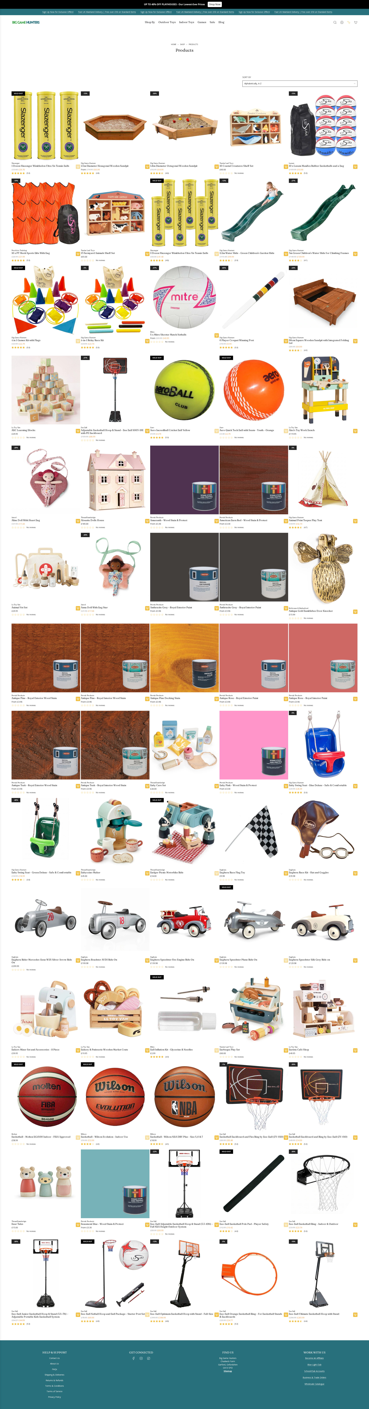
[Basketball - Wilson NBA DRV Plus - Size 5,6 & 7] (184, 1096)
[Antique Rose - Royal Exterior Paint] (254, 658)
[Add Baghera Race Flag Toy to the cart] (286, 873)
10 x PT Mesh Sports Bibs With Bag (31, 253)
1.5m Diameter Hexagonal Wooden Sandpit (104, 166)
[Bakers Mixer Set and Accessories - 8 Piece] (46, 1009)
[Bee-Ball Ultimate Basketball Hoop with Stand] (323, 1273)
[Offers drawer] (348, 22)
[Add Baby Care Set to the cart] (216, 786)
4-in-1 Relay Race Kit (92, 340)
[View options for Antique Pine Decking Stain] (216, 699)
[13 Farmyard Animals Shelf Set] (115, 213)
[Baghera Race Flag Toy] (254, 832)
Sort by (246, 77)
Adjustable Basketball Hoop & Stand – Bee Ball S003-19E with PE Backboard (112, 431)
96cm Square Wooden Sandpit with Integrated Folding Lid (319, 341)
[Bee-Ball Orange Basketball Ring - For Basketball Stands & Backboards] (254, 1273)
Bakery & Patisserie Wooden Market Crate (104, 1049)
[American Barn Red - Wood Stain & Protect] (254, 480)
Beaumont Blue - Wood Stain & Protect (102, 1224)
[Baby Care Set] (184, 745)
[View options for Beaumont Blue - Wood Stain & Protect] (147, 1225)
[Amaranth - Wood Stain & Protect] (184, 480)
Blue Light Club (314, 1364)
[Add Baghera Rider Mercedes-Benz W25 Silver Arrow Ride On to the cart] (78, 960)
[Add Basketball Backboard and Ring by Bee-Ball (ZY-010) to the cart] (355, 1137)
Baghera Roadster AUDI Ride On (99, 959)
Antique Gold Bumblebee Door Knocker (311, 611)
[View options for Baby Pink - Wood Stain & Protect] (286, 786)
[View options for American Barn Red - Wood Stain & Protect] (286, 521)
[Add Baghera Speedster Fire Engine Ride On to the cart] (216, 960)
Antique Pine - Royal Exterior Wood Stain (34, 698)
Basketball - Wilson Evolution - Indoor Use (104, 1136)
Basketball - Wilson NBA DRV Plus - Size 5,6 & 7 (176, 1136)
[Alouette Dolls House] (115, 480)
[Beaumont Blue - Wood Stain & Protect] (115, 1183)
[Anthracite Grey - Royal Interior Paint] (254, 567)
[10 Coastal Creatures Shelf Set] (254, 125)
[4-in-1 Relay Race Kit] (115, 300)
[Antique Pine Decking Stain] (184, 658)
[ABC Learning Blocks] (46, 390)
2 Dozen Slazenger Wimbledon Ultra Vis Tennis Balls (179, 253)
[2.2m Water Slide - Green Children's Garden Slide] (254, 213)
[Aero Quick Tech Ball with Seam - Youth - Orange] (254, 390)
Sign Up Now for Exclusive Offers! (57, 12)
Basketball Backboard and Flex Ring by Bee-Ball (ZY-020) (251, 1136)
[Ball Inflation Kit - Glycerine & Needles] (184, 1009)
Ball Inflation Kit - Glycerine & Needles (171, 1049)
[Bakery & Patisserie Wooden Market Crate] (115, 1009)
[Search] (335, 22)
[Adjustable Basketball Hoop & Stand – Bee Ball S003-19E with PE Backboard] (115, 390)
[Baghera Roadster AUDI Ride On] (115, 919)
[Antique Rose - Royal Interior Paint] (323, 658)
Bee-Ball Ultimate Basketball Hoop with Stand (314, 1314)
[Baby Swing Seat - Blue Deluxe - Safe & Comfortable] (323, 745)
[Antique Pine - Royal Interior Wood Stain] (115, 658)
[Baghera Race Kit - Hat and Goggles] (323, 832)
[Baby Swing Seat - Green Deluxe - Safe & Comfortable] (46, 832)
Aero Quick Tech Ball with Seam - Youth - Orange (247, 430)
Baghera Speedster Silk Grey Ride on (309, 959)
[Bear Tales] (46, 1183)
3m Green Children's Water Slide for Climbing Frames (319, 253)
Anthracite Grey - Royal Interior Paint (240, 607)
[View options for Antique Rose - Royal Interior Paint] (355, 699)
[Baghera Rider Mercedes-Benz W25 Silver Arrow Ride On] (46, 919)
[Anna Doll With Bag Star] (115, 567)
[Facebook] (133, 1358)
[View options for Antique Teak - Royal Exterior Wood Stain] (78, 786)
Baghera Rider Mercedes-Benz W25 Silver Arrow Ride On (42, 961)
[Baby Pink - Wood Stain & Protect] (254, 745)
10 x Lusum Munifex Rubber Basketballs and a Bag (316, 166)
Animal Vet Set (19, 607)
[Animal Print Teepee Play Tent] (323, 480)
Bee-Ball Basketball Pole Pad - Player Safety (244, 1224)
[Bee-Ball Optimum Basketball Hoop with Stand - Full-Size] (184, 1273)
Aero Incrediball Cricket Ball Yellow (170, 430)
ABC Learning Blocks (23, 430)
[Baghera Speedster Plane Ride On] (254, 919)
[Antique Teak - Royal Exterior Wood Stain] (46, 745)
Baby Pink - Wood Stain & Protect (238, 785)
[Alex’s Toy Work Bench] (323, 390)
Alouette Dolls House (92, 520)
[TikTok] (148, 1358)
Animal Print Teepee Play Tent (305, 520)
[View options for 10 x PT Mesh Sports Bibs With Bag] (78, 254)
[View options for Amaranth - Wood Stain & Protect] (216, 521)
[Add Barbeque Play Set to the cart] (286, 1050)
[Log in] (341, 22)
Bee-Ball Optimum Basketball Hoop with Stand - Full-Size (181, 1314)
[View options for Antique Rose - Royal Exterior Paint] (286, 699)
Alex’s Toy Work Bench (302, 430)
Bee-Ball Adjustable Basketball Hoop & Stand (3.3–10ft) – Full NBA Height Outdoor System (181, 1225)
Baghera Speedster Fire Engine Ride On (172, 959)
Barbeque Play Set (230, 1049)
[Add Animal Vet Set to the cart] (78, 608)
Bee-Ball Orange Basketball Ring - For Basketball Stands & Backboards (251, 1315)
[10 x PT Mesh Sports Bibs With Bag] (46, 213)
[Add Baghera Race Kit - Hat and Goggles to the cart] (355, 873)
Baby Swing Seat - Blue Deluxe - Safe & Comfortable (318, 785)
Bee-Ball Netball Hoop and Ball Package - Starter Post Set (113, 1314)
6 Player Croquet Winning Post (237, 340)
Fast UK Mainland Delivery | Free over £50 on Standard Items (107, 12)
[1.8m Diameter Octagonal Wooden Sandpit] (184, 125)
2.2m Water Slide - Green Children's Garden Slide (247, 253)
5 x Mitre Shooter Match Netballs (168, 334)
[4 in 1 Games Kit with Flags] (46, 300)
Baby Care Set (158, 785)
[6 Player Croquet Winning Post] (254, 300)
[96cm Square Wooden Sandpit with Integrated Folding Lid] (323, 300)
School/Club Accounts (314, 1371)
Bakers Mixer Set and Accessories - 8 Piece (35, 1049)
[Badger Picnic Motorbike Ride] (184, 832)
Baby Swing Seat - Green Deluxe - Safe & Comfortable (41, 872)
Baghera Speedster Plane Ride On (238, 959)
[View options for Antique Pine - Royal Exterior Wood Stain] (78, 699)
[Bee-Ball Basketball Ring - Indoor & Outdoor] (323, 1183)
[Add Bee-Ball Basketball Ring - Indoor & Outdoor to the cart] (355, 1225)
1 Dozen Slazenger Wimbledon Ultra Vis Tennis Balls (40, 166)
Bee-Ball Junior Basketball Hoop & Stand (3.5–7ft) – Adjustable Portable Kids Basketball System (40, 1315)
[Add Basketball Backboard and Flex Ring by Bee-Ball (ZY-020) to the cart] (286, 1137)
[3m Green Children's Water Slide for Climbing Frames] (323, 213)
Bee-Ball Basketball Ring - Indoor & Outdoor (313, 1224)
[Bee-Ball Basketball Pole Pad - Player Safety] (254, 1183)
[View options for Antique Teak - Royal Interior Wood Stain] (147, 786)
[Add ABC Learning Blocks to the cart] (78, 431)
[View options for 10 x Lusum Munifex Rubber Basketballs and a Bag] (355, 167)
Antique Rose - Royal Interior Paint (308, 698)
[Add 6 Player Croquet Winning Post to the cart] (286, 341)
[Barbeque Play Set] (254, 1009)
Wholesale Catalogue (314, 1384)
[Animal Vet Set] (46, 567)
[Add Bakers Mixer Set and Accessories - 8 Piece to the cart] (78, 1050)
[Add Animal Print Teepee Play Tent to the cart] (355, 521)
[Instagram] (141, 1358)
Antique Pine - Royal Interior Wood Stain (103, 698)
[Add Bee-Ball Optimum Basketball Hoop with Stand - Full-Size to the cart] (216, 1315)
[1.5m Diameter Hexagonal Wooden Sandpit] (115, 125)
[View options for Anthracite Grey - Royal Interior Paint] (286, 608)
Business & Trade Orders (314, 1377)
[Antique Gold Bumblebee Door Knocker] (323, 569)
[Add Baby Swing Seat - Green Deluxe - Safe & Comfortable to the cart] (78, 873)
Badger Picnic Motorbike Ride (166, 872)
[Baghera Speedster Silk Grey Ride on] (323, 919)
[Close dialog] (4, 1342)
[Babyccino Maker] (115, 832)
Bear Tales (17, 1224)
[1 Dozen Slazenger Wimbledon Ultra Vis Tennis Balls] (46, 125)
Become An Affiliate (314, 1358)
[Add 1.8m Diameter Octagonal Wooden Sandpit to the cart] (216, 167)
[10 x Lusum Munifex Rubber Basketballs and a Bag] (323, 125)
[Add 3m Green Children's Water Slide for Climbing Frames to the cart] (355, 254)
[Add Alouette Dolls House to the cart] (147, 521)
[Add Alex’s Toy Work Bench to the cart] (355, 431)
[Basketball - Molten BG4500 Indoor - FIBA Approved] (46, 1096)
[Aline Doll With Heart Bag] (46, 480)
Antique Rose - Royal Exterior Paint (239, 698)
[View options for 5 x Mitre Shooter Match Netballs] (216, 335)
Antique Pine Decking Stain (165, 698)
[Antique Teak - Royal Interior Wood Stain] (115, 745)
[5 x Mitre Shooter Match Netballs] (184, 297)
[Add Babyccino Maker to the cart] (147, 873)
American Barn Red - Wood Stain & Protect (243, 520)
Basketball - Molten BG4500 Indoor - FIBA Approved (41, 1136)
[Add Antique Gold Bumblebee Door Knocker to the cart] (355, 612)
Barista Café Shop (299, 1049)
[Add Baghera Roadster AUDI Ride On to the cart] (147, 960)
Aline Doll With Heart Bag (26, 520)
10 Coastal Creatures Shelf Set (236, 166)
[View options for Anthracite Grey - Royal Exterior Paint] (216, 608)
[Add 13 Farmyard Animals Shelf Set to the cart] (147, 254)
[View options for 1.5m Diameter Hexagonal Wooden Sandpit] (147, 167)
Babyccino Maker (90, 872)
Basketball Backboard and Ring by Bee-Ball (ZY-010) (318, 1136)
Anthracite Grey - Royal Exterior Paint (171, 607)
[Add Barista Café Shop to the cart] (355, 1050)
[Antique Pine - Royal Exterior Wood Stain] (46, 658)
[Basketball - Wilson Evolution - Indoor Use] (115, 1096)
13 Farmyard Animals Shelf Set (98, 253)
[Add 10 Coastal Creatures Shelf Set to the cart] (286, 167)
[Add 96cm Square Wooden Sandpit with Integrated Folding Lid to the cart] (355, 341)
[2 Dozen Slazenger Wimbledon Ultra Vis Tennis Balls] (184, 213)
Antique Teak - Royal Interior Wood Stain (103, 785)
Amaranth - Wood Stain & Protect (168, 520)
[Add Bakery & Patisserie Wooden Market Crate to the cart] (147, 1050)
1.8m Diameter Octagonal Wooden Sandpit (173, 166)
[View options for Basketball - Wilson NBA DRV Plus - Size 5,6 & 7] (216, 1137)
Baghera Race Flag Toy (232, 872)
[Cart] (355, 22)
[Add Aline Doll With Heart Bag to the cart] (78, 521)
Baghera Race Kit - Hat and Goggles (309, 872)
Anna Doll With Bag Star (94, 607)
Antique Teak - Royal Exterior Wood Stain (34, 785)
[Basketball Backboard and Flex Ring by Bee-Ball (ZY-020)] (254, 1096)
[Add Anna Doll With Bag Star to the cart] (147, 608)
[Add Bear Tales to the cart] (78, 1225)
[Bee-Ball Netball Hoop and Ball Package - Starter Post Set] (115, 1273)
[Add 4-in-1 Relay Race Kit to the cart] (147, 341)
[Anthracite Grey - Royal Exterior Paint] (184, 567)
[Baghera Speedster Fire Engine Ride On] (184, 919)
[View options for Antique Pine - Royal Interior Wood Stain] (147, 699)
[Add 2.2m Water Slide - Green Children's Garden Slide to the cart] (286, 254)
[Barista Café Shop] (323, 1009)
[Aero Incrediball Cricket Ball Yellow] (184, 390)
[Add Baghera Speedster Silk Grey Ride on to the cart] (355, 960)
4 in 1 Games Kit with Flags (26, 340)
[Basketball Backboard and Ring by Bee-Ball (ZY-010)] (323, 1096)
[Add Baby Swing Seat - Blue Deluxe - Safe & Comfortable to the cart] (355, 786)
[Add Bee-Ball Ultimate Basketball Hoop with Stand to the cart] (355, 1315)
